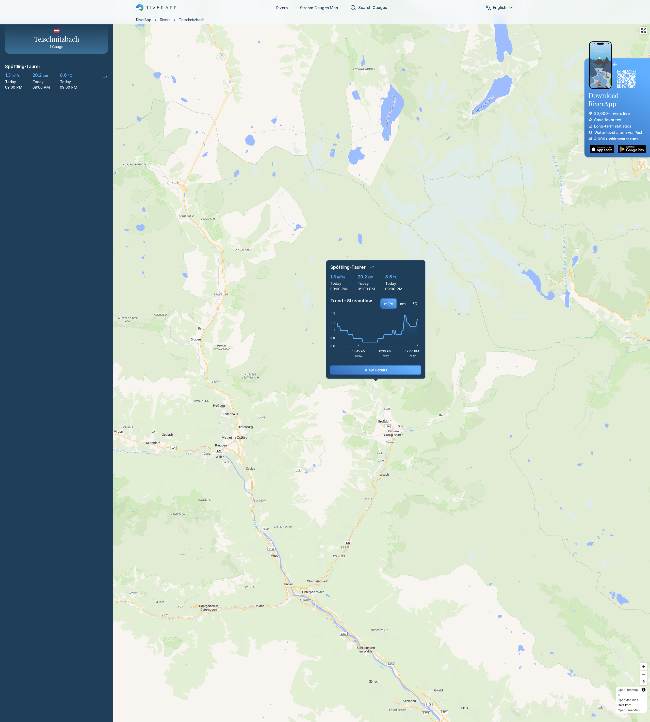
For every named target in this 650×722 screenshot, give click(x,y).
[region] (325, 361)
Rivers (282, 7)
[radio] (388, 336)
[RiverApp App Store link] (602, 149)
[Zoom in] (643, 666)
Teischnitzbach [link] (191, 20)
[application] (375, 369)
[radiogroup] (400, 336)
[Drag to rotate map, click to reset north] (643, 681)
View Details (376, 403)
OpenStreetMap (629, 710)
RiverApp (143, 20)
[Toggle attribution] (644, 690)
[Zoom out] (643, 674)
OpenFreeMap (628, 689)
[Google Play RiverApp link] (632, 149)
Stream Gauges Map (319, 7)
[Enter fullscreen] (643, 30)
